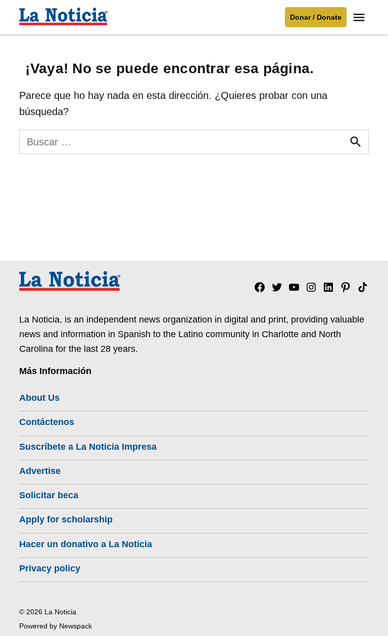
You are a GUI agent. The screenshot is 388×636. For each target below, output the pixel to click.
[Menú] (360, 17)
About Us (39, 398)
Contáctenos (46, 422)
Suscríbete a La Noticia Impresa (88, 447)
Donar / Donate (316, 17)
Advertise (40, 471)
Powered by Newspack (55, 626)
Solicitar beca (48, 495)
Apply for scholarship (66, 519)
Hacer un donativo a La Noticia (85, 544)
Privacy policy (49, 568)
